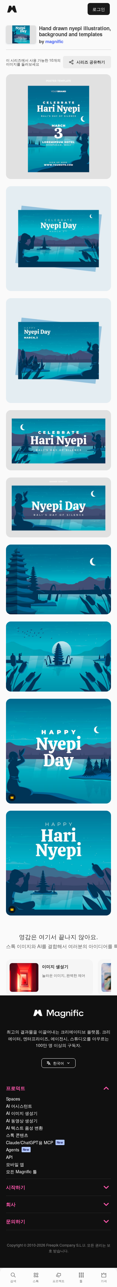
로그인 (98, 9)
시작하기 (15, 1187)
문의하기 (15, 1221)
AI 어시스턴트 (19, 1106)
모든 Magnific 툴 (21, 1171)
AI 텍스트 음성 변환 (24, 1128)
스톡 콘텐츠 (17, 1135)
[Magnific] (12, 9)
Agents (17, 1150)
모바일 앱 (15, 1164)
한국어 (58, 1062)
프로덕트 (15, 1088)
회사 (11, 1204)
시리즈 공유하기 (90, 62)
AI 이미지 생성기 (22, 1113)
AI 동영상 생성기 (22, 1121)
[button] (58, 1063)
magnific (54, 41)
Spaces (13, 1099)
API (9, 1157)
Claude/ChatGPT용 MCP (34, 1142)
